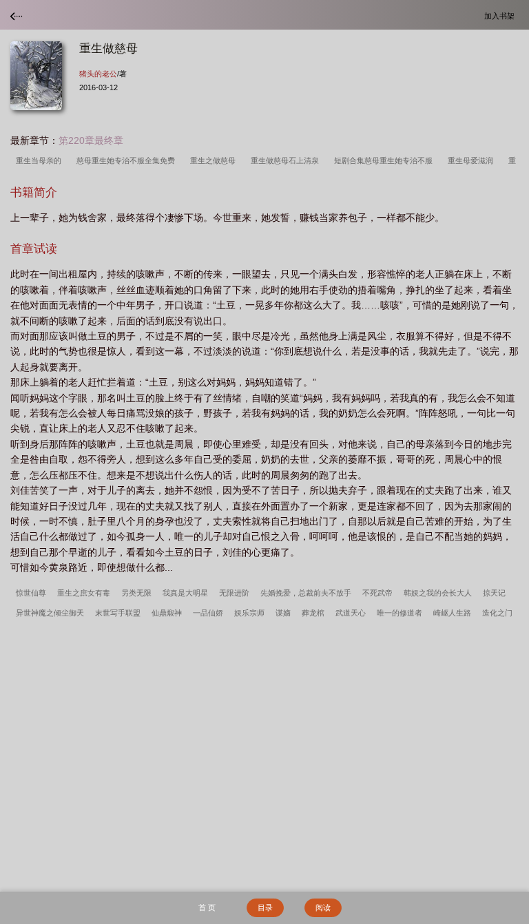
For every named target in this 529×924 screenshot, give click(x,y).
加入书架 (501, 15)
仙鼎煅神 (167, 613)
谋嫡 (283, 613)
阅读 (323, 907)
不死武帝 (377, 593)
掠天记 (494, 593)
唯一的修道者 (399, 613)
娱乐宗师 (249, 613)
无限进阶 (234, 593)
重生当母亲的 (40, 160)
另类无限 (136, 593)
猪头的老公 (98, 74)
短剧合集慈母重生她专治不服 (385, 160)
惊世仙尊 (31, 593)
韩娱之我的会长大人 (438, 593)
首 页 (207, 907)
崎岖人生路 (452, 613)
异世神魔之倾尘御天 (50, 613)
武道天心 (350, 613)
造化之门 (497, 613)
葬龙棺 (313, 613)
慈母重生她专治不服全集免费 (127, 160)
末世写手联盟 (118, 613)
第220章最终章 (91, 140)
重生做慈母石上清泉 (287, 160)
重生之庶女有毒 (83, 593)
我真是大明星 (185, 593)
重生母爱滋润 (472, 160)
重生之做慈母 (215, 160)
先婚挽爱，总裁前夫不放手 (305, 593)
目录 (265, 907)
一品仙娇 (208, 613)
